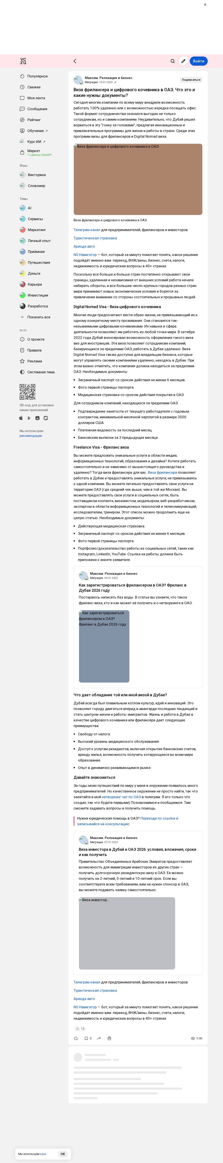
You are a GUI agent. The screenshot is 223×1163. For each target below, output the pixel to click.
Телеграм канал (87, 230)
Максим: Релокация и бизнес (108, 78)
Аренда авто (84, 246)
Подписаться (191, 79)
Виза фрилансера (162, 472)
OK (63, 1154)
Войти (198, 61)
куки (43, 1154)
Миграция (91, 82)
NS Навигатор (85, 254)
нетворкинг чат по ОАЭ (122, 797)
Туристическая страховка (95, 238)
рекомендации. (31, 436)
